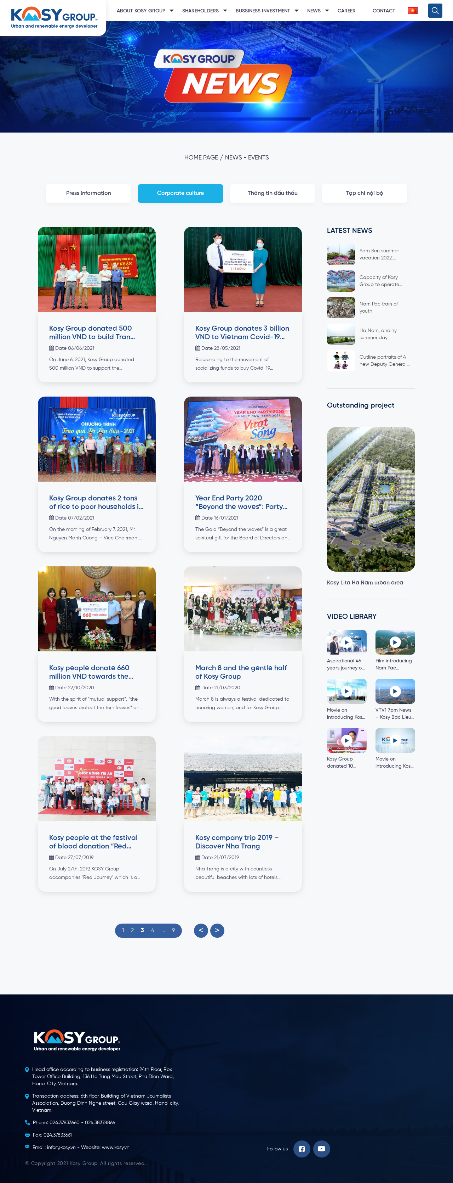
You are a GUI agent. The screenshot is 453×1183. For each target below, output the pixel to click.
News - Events (247, 158)
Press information (88, 193)
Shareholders (200, 11)
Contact (384, 11)
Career (347, 11)
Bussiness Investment (263, 11)
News (314, 11)
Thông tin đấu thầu (273, 193)
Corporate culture (180, 193)
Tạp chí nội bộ (364, 193)
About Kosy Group (141, 11)
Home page (201, 158)
